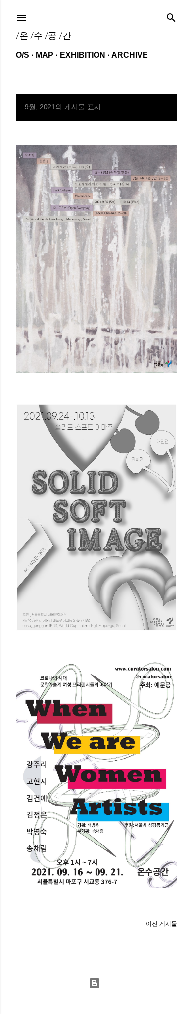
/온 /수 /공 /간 (43, 35)
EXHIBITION (82, 55)
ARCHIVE (129, 55)
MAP (44, 55)
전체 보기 (155, 107)
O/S (22, 55)
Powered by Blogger (96, 983)
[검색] (171, 15)
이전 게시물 (161, 923)
